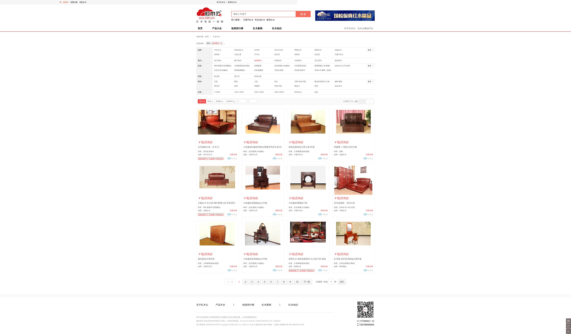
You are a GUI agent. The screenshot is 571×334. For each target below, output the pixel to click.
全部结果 (199, 43)
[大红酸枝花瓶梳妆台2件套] (262, 180)
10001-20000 (239, 92)
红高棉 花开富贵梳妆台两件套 (348, 259)
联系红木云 (232, 2)
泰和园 (216, 54)
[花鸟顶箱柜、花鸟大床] (353, 180)
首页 (200, 28)
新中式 (237, 76)
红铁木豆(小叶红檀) (342, 66)
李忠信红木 (238, 50)
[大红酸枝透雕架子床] (308, 180)
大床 (256, 81)
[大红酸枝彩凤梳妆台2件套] (262, 236)
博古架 (216, 86)
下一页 (307, 282)
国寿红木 (318, 50)
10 (297, 282)
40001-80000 (279, 92)
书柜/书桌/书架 (300, 81)
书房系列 (298, 61)
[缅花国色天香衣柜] (217, 236)
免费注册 (73, 2)
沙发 (216, 81)
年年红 (257, 54)
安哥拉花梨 (278, 70)
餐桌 (236, 81)
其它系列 (318, 61)
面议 (316, 92)
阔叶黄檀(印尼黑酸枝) (222, 66)
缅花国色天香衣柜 (206, 259)
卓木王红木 (278, 50)
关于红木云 (221, 2)
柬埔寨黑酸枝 (239, 70)
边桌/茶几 (338, 86)
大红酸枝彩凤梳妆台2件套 (255, 259)
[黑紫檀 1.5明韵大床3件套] (353, 124)
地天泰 (277, 54)
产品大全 (217, 28)
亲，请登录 (63, 2)
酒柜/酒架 (338, 81)
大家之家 (237, 54)
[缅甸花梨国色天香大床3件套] (308, 124)
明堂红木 (298, 50)
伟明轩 (297, 54)
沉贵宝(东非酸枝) (221, 70)
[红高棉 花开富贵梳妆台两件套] (353, 236)
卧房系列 (257, 61)
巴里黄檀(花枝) (300, 66)
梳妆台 (297, 86)
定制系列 (338, 61)
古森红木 (338, 50)
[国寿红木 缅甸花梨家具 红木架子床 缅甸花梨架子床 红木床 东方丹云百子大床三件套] (308, 236)
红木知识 (277, 28)
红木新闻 (257, 28)
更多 (369, 50)
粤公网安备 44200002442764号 (208, 325)
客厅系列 (217, 61)
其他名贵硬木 (299, 70)
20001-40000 (259, 92)
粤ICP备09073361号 (296, 325)
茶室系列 (277, 61)
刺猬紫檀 (257, 66)
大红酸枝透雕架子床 (298, 203)
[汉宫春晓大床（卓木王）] (217, 124)
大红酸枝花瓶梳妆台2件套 (255, 203)
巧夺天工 (217, 50)
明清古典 (257, 76)
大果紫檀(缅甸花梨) (242, 66)
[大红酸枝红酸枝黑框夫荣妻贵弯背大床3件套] (262, 124)
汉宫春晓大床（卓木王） (209, 147)
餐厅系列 (237, 61)
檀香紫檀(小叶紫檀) (322, 66)
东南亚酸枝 (258, 70)
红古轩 (257, 50)
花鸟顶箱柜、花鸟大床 (344, 203)
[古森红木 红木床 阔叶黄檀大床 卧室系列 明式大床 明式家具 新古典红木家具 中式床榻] (217, 180)
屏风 (316, 86)
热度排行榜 (237, 28)
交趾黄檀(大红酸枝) (282, 66)
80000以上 (298, 92)
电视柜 (257, 86)
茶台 (276, 81)
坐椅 (236, 86)
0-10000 (217, 92)
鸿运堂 (317, 54)
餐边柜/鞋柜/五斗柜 (322, 81)
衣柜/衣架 (278, 86)
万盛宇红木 (339, 54)
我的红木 (83, 2)
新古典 (216, 76)
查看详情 (233, 155)
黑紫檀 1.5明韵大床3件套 (345, 147)
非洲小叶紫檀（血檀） (323, 70)
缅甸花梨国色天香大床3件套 (302, 147)
